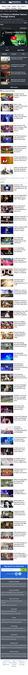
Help (14, 661)
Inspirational (14, 643)
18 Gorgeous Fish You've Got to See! (9, 605)
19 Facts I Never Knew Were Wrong (8, 611)
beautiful (13, 178)
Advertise (22, 663)
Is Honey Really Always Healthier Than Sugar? (11, 613)
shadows (22, 178)
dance (17, 178)
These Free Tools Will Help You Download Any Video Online (13, 656)
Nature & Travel (14, 598)
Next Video (23, 28)
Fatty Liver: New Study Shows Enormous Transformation (13, 586)
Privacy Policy (22, 577)
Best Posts (6, 664)
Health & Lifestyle (14, 581)
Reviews (14, 666)
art (9, 178)
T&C (17, 577)
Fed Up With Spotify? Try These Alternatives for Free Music (13, 653)
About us (20, 661)
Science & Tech (14, 651)
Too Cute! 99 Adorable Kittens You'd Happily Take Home (13, 636)
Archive (14, 664)
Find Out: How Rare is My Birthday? (8, 639)
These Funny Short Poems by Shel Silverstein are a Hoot (13, 630)
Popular (14, 54)
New (23, 54)
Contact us (7, 661)
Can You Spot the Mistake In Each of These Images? (12, 592)
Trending (21, 664)
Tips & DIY (14, 609)
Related (4, 54)
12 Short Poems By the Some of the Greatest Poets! (12, 628)
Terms (4, 663)
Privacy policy (13, 663)
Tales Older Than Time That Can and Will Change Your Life (13, 647)
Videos (6, 11)
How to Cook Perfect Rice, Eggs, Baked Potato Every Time (13, 584)
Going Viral (14, 634)
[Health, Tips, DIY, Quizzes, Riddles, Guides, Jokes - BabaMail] (15, 2)
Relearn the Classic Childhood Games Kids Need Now (12, 594)
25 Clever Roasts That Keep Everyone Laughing (11, 622)
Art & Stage (14, 11)
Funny (14, 617)
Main (1, 11)
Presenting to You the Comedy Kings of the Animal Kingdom (14, 619)
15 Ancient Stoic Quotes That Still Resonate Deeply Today (13, 645)
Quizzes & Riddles (14, 590)
